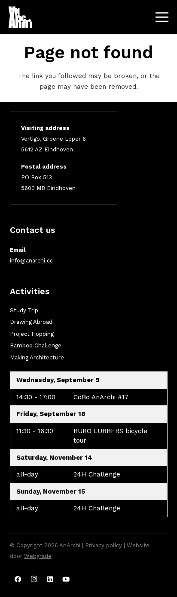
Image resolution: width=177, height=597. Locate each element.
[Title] (20, 17)
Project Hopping (32, 334)
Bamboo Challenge (35, 345)
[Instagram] (34, 579)
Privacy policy (103, 545)
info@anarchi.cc (31, 260)
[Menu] (162, 17)
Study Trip (24, 310)
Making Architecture (37, 357)
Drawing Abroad (31, 322)
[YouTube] (66, 579)
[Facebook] (18, 579)
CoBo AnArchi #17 (100, 397)
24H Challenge (96, 474)
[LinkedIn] (50, 579)
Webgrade (38, 556)
